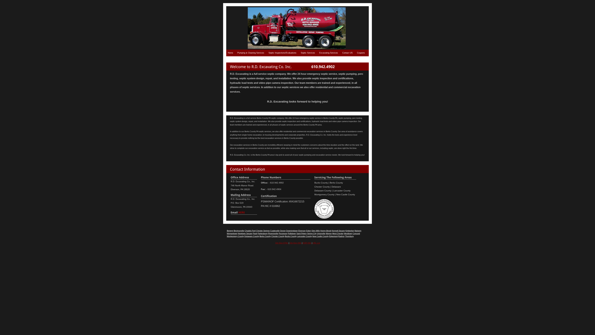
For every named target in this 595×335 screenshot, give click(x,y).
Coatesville (275, 231)
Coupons (361, 53)
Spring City (311, 233)
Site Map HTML (281, 243)
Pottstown (292, 233)
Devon (283, 231)
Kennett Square (338, 231)
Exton (308, 231)
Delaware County (251, 236)
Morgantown (232, 233)
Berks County (265, 236)
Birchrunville (239, 231)
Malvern (358, 231)
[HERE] (241, 212)
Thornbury (349, 236)
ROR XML (307, 243)
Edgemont (333, 236)
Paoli (255, 233)
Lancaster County (304, 236)
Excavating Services (328, 53)
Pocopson (283, 233)
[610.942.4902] (323, 66)
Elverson (302, 231)
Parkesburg (262, 233)
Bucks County (291, 236)
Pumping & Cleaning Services (250, 53)
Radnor (341, 236)
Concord (356, 233)
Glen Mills (315, 231)
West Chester (338, 233)
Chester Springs (263, 231)
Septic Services (308, 53)
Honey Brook (325, 231)
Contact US (347, 53)
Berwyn (230, 231)
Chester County (277, 236)
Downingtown (292, 231)
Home (230, 53)
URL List (316, 243)
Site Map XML (295, 243)
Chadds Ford (250, 231)
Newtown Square (245, 233)
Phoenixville (273, 233)
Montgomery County (235, 236)
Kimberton (349, 231)
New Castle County (320, 236)
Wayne (329, 233)
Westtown (348, 233)
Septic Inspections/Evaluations (282, 53)
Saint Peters (301, 233)
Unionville (321, 233)
